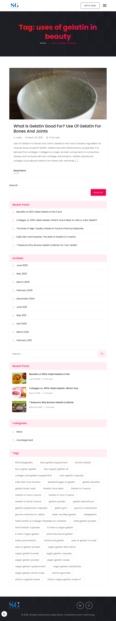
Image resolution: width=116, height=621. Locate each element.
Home (43, 43)
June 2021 (21, 307)
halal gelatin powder (85, 521)
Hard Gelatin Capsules (27, 527)
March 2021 (22, 332)
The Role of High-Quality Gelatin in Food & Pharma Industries (49, 228)
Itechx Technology (85, 614)
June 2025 (22, 265)
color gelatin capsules (71, 475)
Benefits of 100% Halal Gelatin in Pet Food (39, 211)
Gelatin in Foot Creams (61, 495)
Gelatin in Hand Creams (28, 501)
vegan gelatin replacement (30, 566)
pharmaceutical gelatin (60, 534)
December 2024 (25, 298)
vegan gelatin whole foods (29, 573)
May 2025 (21, 273)
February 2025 (24, 290)
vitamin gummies (61, 573)
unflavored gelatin (54, 540)
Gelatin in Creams (81, 488)
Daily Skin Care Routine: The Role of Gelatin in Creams (46, 236)
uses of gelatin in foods (83, 540)
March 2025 (23, 282)
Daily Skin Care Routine (27, 482)
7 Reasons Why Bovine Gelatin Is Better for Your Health (46, 245)
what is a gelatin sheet (27, 579)
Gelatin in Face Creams (28, 495)
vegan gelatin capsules (59, 553)
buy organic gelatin (25, 469)
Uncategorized (24, 440)
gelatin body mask (25, 488)
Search (13, 185)
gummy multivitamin (85, 508)
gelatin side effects (83, 501)
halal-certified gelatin (64, 514)
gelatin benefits (91, 482)
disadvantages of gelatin (61, 482)
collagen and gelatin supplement (33, 475)
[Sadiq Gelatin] (24, 5)
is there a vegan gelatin (60, 527)
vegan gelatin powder (27, 560)
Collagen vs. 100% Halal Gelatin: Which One (53, 388)
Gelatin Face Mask (53, 488)
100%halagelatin (24, 462)
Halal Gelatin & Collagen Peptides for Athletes (40, 521)
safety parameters (25, 540)
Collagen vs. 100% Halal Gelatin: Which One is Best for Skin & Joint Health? (56, 220)
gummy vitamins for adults (30, 514)
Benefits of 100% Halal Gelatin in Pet (49, 374)
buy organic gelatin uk (56, 469)
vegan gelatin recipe (58, 560)
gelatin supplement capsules (31, 508)
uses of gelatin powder (27, 547)
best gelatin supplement (54, 462)
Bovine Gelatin (83, 462)
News (19, 431)
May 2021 (21, 315)
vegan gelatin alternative (62, 547)
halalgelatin (90, 514)
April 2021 (21, 323)
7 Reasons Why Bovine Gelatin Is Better (51, 402)
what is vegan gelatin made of (64, 579)
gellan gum (61, 508)
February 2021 (24, 340)
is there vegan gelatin (27, 534)
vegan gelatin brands (27, 553)
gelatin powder (57, 501)
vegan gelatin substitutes (67, 566)
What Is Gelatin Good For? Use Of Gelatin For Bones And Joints (57, 128)
